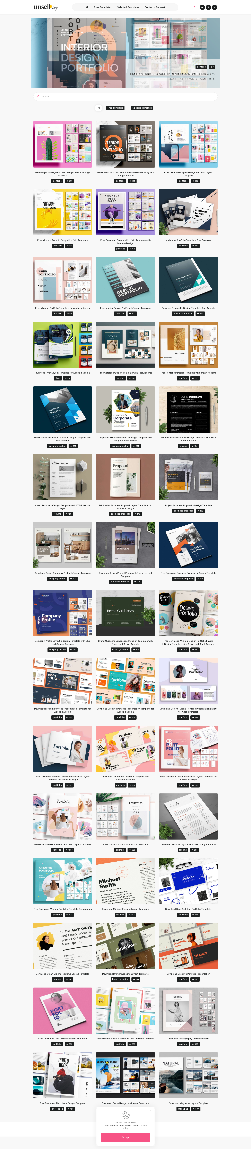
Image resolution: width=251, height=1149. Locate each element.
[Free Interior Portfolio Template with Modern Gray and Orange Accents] (129, 144)
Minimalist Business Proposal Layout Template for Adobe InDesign (125, 507)
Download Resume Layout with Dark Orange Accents (188, 844)
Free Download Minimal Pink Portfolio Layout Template (62, 844)
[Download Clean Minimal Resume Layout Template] (66, 946)
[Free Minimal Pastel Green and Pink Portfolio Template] (129, 1011)
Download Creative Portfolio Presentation (188, 973)
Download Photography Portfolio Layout (188, 1038)
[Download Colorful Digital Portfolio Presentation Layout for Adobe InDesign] (192, 681)
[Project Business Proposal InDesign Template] (192, 477)
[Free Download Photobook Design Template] (66, 1075)
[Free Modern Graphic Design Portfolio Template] (66, 212)
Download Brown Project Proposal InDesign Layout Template (125, 574)
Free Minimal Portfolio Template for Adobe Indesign (62, 308)
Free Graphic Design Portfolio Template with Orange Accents (62, 174)
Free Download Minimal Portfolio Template (125, 844)
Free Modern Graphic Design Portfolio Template (62, 240)
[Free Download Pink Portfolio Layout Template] (66, 1011)
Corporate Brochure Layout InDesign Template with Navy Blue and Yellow (125, 439)
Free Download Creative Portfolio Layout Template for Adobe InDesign (188, 778)
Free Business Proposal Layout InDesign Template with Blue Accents (62, 439)
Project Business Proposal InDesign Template (188, 505)
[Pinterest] (208, 7)
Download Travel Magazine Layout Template (125, 1103)
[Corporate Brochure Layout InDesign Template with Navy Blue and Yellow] (129, 409)
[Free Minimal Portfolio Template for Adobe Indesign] (66, 280)
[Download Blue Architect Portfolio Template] (192, 881)
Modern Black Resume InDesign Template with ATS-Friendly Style (188, 439)
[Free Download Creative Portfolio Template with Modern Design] (129, 212)
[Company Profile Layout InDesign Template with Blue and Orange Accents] (66, 613)
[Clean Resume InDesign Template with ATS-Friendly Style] (66, 477)
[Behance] (214, 7)
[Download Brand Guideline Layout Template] (129, 946)
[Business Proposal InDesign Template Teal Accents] (192, 280)
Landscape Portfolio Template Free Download (188, 240)
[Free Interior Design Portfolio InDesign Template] (129, 280)
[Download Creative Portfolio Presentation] (192, 946)
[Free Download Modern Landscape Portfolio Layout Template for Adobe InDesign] (66, 749)
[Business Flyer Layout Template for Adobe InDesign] (66, 345)
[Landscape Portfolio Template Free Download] (192, 212)
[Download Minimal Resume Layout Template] (129, 881)
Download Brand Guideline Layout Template (125, 973)
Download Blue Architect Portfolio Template (188, 909)
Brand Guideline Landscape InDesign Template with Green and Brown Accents (125, 642)
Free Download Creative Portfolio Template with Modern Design (125, 242)
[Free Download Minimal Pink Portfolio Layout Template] (66, 816)
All (99, 108)
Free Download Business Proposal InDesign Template (188, 573)
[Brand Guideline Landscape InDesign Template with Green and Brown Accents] (129, 613)
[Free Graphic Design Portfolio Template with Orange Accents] (66, 144)
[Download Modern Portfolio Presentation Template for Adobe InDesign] (66, 681)
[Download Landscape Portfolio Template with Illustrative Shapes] (129, 749)
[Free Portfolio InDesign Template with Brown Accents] (192, 345)
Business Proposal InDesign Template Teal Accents (188, 308)
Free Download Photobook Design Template (62, 1103)
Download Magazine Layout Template (188, 1103)
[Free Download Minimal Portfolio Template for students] (66, 881)
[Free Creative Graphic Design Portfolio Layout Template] (192, 144)
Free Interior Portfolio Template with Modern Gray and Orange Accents (125, 174)
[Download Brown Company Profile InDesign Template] (66, 545)
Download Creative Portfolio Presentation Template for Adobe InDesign (125, 710)
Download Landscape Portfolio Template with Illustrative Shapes (125, 778)
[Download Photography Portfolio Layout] (192, 1011)
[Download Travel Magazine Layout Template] (129, 1075)
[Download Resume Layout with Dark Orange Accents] (192, 816)
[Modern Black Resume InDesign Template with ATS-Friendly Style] (192, 409)
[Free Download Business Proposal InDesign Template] (192, 545)
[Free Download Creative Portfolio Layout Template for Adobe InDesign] (192, 749)
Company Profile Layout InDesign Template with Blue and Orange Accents (62, 642)
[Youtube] (202, 7)
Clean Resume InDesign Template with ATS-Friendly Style (62, 507)
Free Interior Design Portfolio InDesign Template (125, 308)
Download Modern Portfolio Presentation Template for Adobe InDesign (62, 710)
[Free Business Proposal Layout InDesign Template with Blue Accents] (66, 409)
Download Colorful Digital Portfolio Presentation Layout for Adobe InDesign (188, 710)
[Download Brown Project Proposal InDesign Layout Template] (129, 545)
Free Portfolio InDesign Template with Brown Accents (188, 372)
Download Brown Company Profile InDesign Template (63, 573)
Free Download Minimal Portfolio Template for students (63, 909)
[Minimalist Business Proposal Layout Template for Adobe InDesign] (129, 477)
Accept (126, 1137)
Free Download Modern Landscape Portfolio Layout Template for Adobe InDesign (63, 778)
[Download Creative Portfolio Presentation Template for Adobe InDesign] (129, 681)
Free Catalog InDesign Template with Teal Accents (125, 372)
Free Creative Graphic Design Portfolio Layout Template (188, 174)
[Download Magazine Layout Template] (192, 1075)
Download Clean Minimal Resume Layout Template (62, 973)
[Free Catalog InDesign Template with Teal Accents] (129, 345)
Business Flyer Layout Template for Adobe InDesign (62, 372)
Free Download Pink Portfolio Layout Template (62, 1038)
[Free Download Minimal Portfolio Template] (129, 816)
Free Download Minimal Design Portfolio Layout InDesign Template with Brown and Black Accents (188, 642)
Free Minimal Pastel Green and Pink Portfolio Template (125, 1038)
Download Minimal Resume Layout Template (125, 909)
